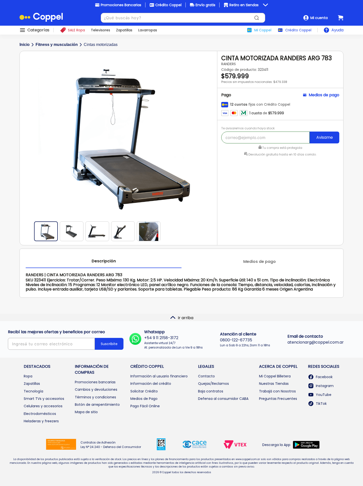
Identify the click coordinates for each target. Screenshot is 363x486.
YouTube (323, 394)
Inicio (25, 44)
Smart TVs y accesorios (44, 398)
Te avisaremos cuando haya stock (248, 128)
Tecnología (33, 391)
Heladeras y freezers (41, 421)
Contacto (206, 376)
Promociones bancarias (95, 382)
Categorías (38, 30)
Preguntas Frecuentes (278, 398)
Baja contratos (210, 391)
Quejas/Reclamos (213, 383)
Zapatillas (32, 383)
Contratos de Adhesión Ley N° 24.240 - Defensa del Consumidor (111, 444)
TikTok (321, 403)
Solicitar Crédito (144, 391)
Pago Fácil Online (145, 406)
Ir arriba (185, 318)
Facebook (324, 376)
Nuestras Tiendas (274, 383)
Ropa (28, 376)
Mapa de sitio (86, 411)
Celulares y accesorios (43, 406)
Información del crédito (150, 383)
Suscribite (109, 343)
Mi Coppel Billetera (275, 376)
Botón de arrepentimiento (97, 404)
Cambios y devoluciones (96, 389)
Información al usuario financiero (159, 376)
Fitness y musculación (57, 44)
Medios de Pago (144, 398)
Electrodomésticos (40, 413)
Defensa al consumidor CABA (223, 398)
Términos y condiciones (95, 397)
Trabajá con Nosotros (277, 391)
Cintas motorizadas (101, 44)
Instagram (325, 385)
